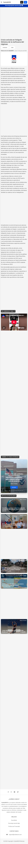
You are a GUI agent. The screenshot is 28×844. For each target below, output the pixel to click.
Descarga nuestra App (14, 823)
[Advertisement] (14, 23)
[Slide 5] (13, 491)
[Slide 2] (7, 491)
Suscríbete (14, 820)
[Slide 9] (20, 491)
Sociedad (5, 47)
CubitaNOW (7, 2)
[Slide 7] (16, 491)
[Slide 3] (9, 491)
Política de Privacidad (14, 826)
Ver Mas (14, 487)
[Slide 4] (11, 491)
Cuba (12, 47)
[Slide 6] (15, 491)
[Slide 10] (22, 491)
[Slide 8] (18, 491)
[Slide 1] (5, 491)
